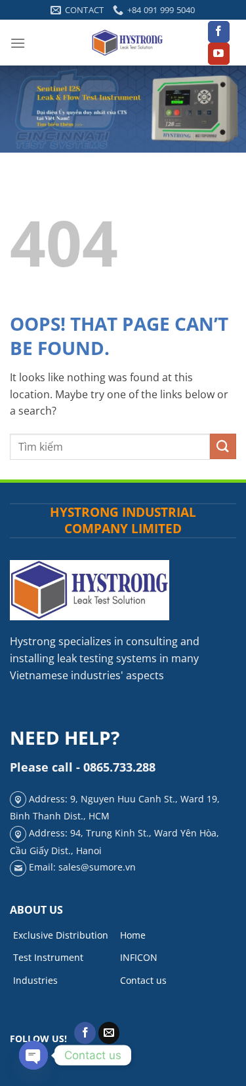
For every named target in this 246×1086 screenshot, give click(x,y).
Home (133, 935)
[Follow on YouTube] (219, 54)
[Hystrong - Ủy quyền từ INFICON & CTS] (128, 43)
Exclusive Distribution (60, 935)
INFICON (138, 957)
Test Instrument (48, 957)
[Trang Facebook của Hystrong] (219, 32)
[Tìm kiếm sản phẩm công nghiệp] (223, 446)
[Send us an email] (109, 1033)
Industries (35, 980)
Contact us (143, 980)
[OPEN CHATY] (33, 1055)
